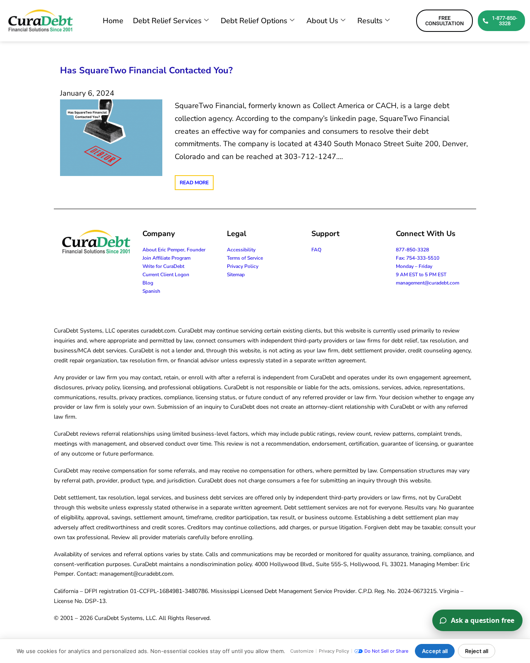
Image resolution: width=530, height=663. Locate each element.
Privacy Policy (242, 266)
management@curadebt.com (427, 283)
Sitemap (236, 274)
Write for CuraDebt (163, 266)
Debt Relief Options (254, 21)
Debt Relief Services (167, 21)
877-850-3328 (412, 249)
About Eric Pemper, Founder (173, 249)
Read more (194, 182)
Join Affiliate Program (166, 258)
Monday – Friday (414, 266)
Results (370, 21)
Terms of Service (245, 258)
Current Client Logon (165, 274)
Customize (301, 651)
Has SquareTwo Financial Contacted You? (146, 70)
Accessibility (241, 249)
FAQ (316, 249)
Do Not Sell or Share (386, 651)
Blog (147, 283)
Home (113, 21)
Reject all (476, 651)
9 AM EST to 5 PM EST (421, 274)
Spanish (151, 291)
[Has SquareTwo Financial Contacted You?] (111, 137)
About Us (322, 21)
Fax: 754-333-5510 (417, 258)
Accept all (435, 651)
